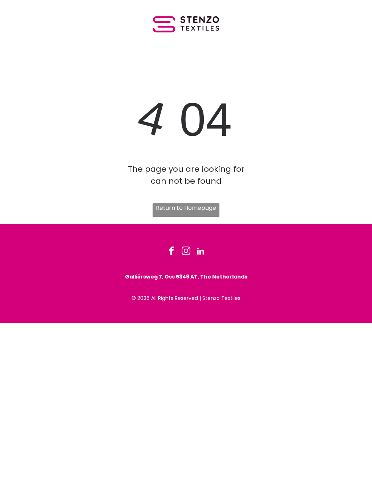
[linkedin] (200, 252)
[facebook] (171, 252)
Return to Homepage (186, 208)
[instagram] (186, 252)
